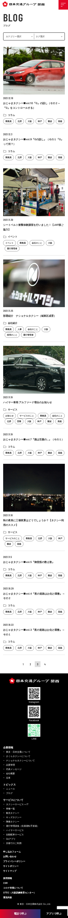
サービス (12, 409)
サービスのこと (27, 415)
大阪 (30, 121)
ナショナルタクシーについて (20, 760)
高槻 (60, 121)
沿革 (8, 777)
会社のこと (37, 243)
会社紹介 (12, 323)
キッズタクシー (14, 817)
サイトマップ (9, 870)
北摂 (20, 121)
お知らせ (9, 415)
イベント (12, 236)
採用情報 (7, 878)
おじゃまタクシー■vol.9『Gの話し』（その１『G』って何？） (33, 141)
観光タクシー (12, 813)
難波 (50, 121)
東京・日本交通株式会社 (24, 4)
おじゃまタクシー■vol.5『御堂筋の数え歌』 (29, 562)
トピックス (9, 784)
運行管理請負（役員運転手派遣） (22, 825)
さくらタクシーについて (18, 756)
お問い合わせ (9, 856)
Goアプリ (10, 838)
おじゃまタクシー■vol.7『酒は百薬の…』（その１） (33, 439)
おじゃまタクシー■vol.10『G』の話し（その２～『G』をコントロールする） (31, 105)
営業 (19, 421)
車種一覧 (10, 808)
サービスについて (13, 799)
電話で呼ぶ (20, 913)
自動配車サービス (15, 834)
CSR (5, 883)
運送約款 (7, 897)
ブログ (9, 793)
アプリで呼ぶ (54, 913)
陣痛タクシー (12, 821)
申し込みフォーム (12, 851)
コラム (11, 115)
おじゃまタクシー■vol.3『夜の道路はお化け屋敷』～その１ (34, 632)
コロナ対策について (13, 887)
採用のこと (12, 334)
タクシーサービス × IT (17, 804)
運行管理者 (12, 248)
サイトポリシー (11, 866)
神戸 (40, 121)
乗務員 (8, 121)
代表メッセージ (14, 769)
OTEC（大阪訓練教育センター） (19, 892)
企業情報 (8, 747)
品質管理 (10, 764)
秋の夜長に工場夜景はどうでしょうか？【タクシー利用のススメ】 (33, 522)
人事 (20, 329)
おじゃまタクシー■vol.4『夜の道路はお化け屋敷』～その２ (34, 596)
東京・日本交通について (18, 751)
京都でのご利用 (14, 843)
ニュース (10, 788)
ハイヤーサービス (15, 830)
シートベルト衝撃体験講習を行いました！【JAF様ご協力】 (33, 227)
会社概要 (10, 773)
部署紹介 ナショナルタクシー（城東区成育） (29, 315)
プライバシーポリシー (14, 861)
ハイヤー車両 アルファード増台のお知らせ (27, 402)
